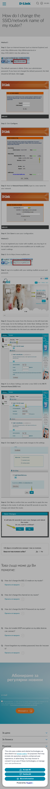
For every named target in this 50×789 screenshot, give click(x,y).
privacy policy (22, 754)
